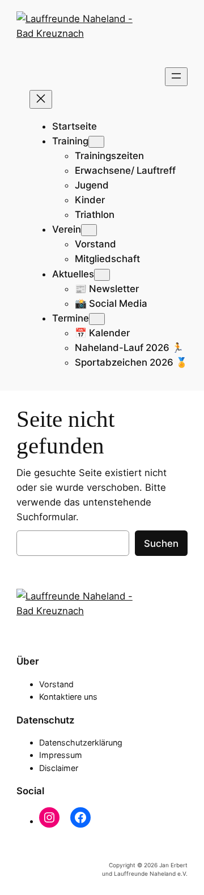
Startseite (74, 126)
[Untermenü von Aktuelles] (102, 275)
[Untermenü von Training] (96, 142)
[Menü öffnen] (176, 76)
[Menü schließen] (40, 99)
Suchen (161, 543)
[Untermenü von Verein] (89, 230)
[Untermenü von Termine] (97, 319)
